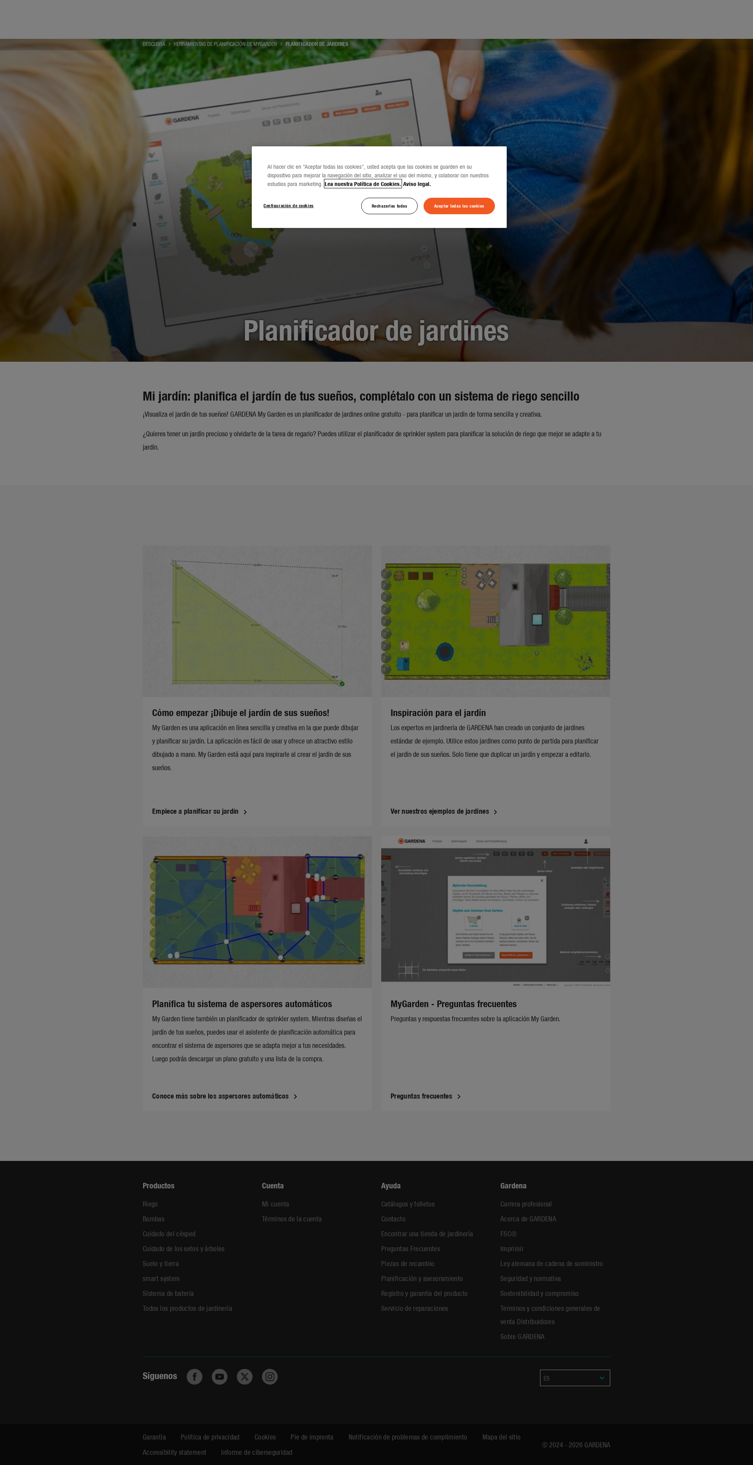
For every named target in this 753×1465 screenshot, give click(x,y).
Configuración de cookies (289, 205)
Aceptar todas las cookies (459, 205)
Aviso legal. (417, 184)
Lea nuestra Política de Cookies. (363, 184)
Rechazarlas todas (389, 205)
